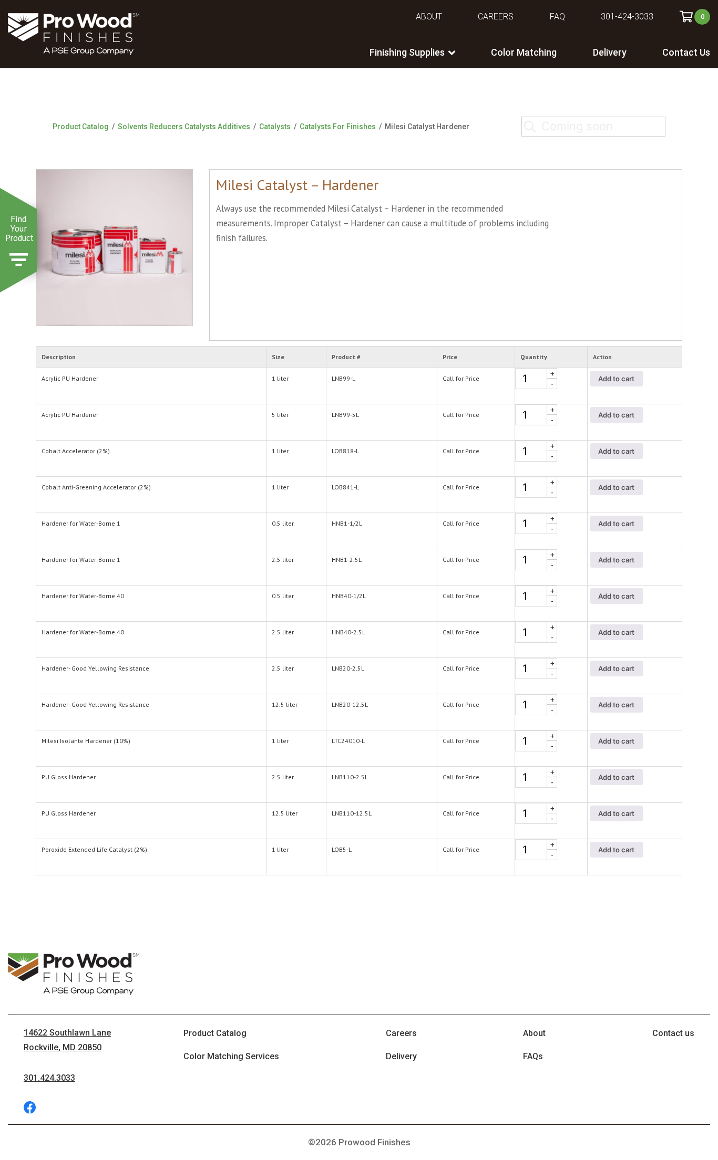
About (429, 17)
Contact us (673, 1033)
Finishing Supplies (407, 52)
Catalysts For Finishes (338, 126)
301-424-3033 (627, 17)
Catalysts (275, 126)
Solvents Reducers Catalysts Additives (184, 126)
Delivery (610, 52)
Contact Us (686, 52)
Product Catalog (81, 126)
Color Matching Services (231, 1056)
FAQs (533, 1056)
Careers (496, 17)
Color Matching (524, 52)
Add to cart (616, 378)
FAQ (557, 17)
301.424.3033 (49, 1078)
